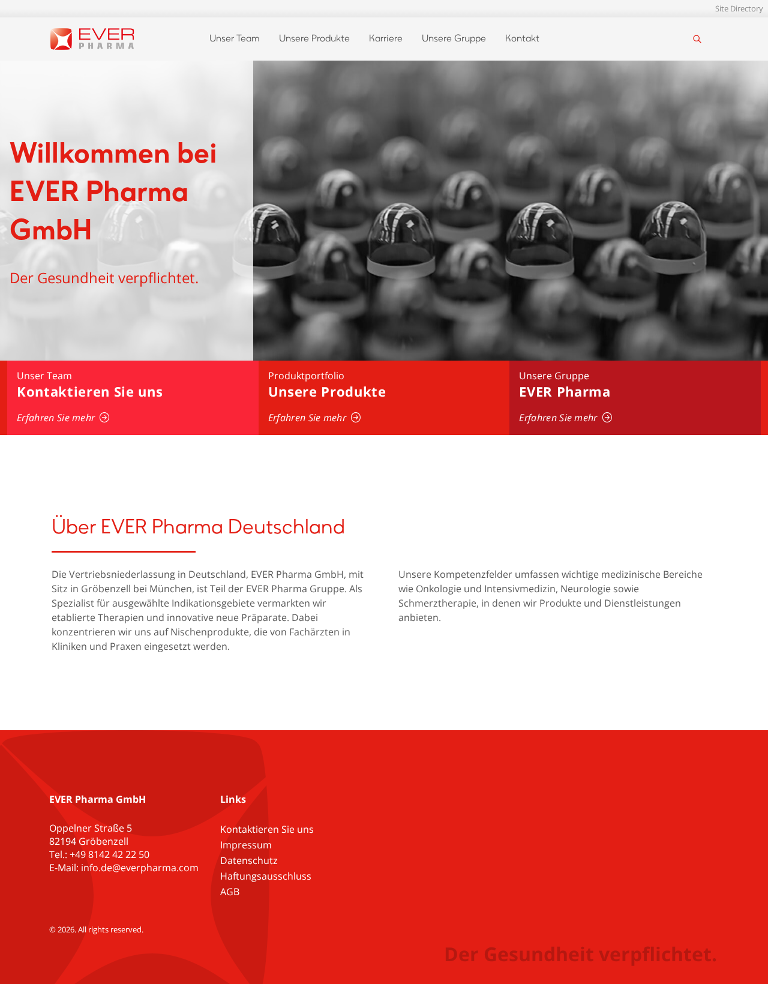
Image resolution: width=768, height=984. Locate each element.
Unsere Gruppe (454, 39)
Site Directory (739, 8)
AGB (229, 891)
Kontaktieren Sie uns (267, 829)
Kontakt (522, 39)
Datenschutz (249, 860)
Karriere (386, 39)
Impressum (246, 844)
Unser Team (234, 39)
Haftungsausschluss (265, 876)
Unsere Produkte (314, 39)
